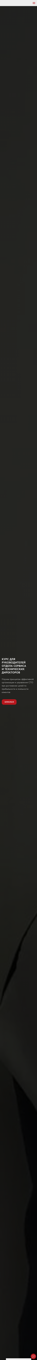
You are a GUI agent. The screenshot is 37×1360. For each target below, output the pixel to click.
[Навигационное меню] (34, 3)
